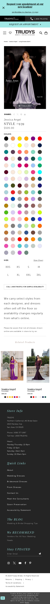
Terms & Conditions (13, 583)
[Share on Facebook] (14, 114)
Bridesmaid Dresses (17, 481)
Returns (9, 579)
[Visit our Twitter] (14, 563)
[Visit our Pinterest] (30, 563)
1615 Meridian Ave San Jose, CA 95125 (25, 12)
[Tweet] (17, 114)
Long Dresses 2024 (24, 41)
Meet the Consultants (18, 499)
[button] (46, 32)
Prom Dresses (14, 487)
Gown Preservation (17, 504)
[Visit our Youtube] (20, 563)
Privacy (28, 579)
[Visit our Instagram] (9, 563)
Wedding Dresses (16, 476)
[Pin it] (21, 114)
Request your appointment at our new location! (25, 5)
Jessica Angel (13, 41)
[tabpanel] (25, 77)
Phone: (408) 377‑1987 (16, 432)
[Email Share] (25, 114)
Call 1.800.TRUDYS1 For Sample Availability (25, 287)
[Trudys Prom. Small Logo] (12, 19)
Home (6, 41)
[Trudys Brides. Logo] (25, 33)
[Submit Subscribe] (40, 554)
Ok (3, 598)
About (10, 470)
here (27, 602)
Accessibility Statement (19, 510)
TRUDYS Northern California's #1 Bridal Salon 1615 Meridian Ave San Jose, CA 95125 (22, 422)
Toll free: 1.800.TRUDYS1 (17, 436)
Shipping (18, 579)
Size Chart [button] (38, 260)
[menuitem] (12, 19)
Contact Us (12, 493)
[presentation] (12, 366)
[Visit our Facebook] (25, 563)
